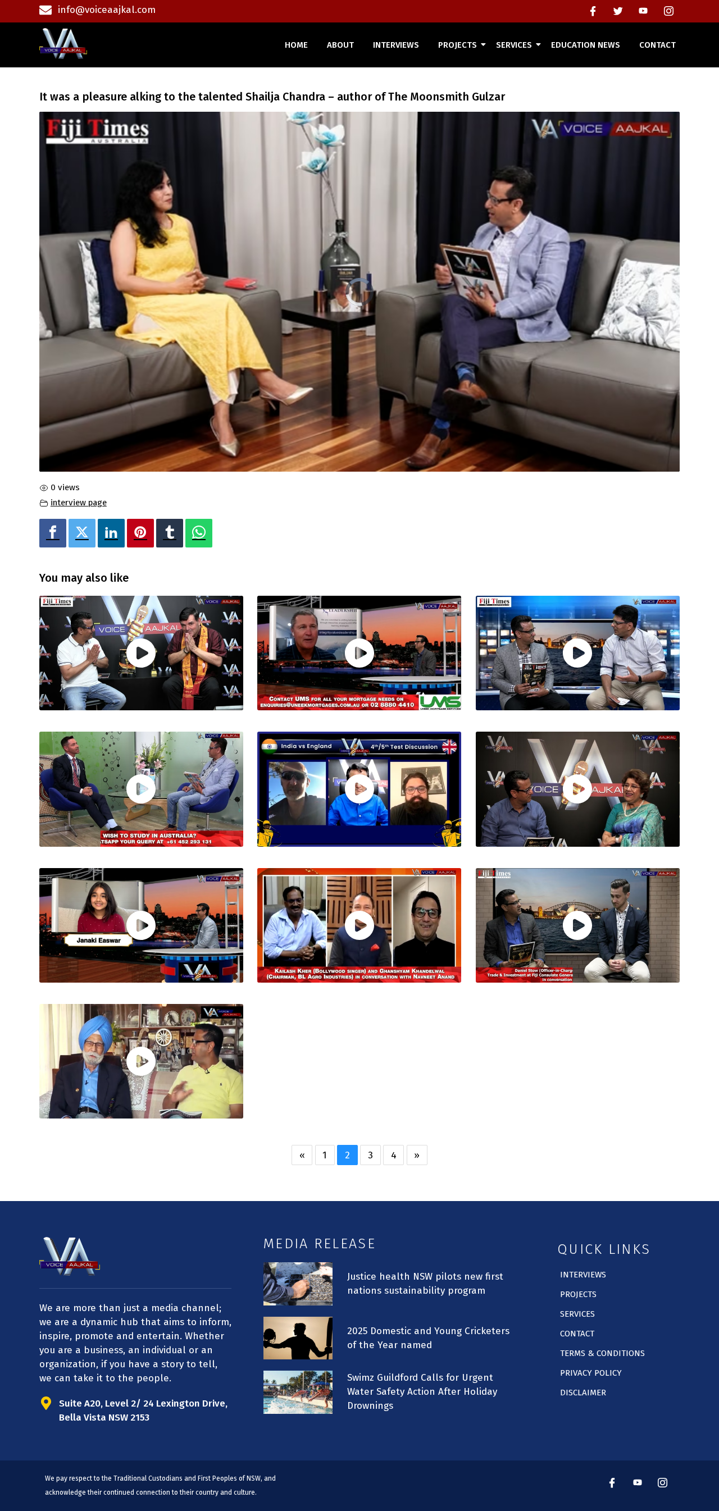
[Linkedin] (111, 533)
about (340, 45)
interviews (396, 45)
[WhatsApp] (198, 533)
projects (457, 45)
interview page (79, 502)
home (296, 45)
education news (585, 45)
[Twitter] (617, 11)
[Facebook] (592, 11)
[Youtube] (643, 11)
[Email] (221, 533)
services (514, 45)
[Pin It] (140, 533)
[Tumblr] (169, 533)
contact (657, 45)
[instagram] (668, 11)
